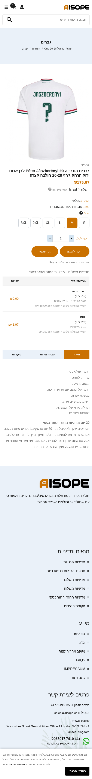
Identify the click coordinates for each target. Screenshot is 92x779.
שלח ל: (78, 189)
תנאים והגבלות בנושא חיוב (66, 571)
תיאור (76, 354)
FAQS (80, 660)
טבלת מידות (47, 354)
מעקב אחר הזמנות (72, 651)
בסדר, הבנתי (77, 771)
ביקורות (16, 354)
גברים (85, 165)
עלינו (82, 642)
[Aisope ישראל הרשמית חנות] (76, 7)
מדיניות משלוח (77, 272)
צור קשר (79, 634)
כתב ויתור (78, 678)
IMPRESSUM (74, 669)
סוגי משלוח (59, 189)
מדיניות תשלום (74, 580)
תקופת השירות (74, 606)
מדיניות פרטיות (74, 562)
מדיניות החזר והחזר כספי (47, 272)
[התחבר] (22, 7)
